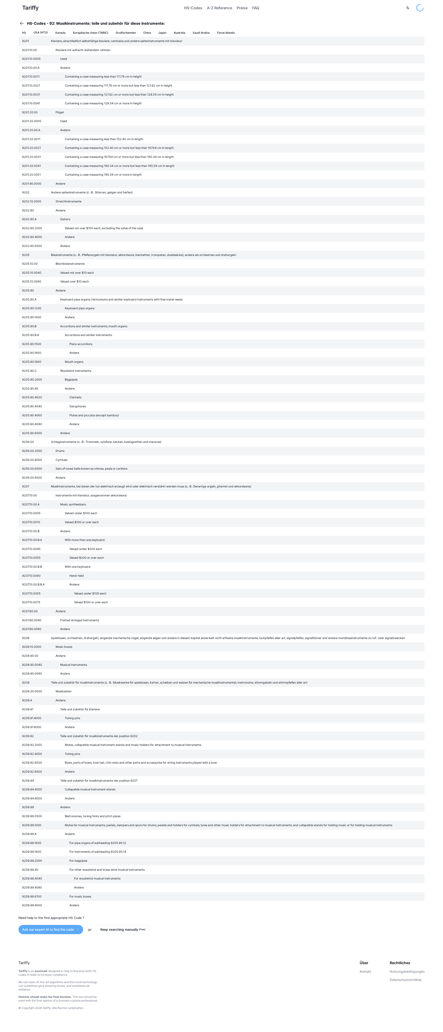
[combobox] (408, 7)
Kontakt (365, 971)
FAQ (255, 8)
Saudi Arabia (201, 32)
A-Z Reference (219, 8)
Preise (242, 8)
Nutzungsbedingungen (407, 971)
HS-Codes (193, 8)
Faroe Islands (226, 32)
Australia (179, 32)
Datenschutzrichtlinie (405, 980)
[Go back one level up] (23, 23)
